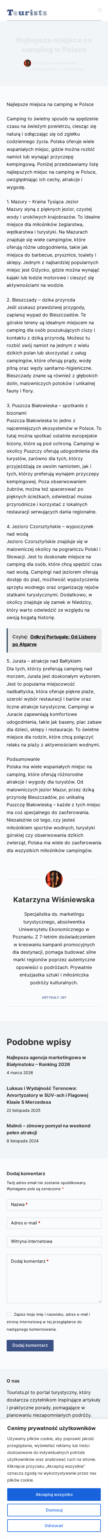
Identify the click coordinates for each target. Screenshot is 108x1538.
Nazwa (19, 1204)
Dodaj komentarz (30, 1261)
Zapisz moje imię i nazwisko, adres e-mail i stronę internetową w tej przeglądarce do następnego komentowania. (48, 1322)
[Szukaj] (100, 10)
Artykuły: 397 (54, 997)
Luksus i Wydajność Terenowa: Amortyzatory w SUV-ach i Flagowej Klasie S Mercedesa (47, 1095)
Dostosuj (54, 1509)
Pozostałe (73, 69)
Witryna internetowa (31, 1241)
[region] (54, 1478)
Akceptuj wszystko (54, 1494)
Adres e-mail (25, 1223)
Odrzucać (54, 1525)
